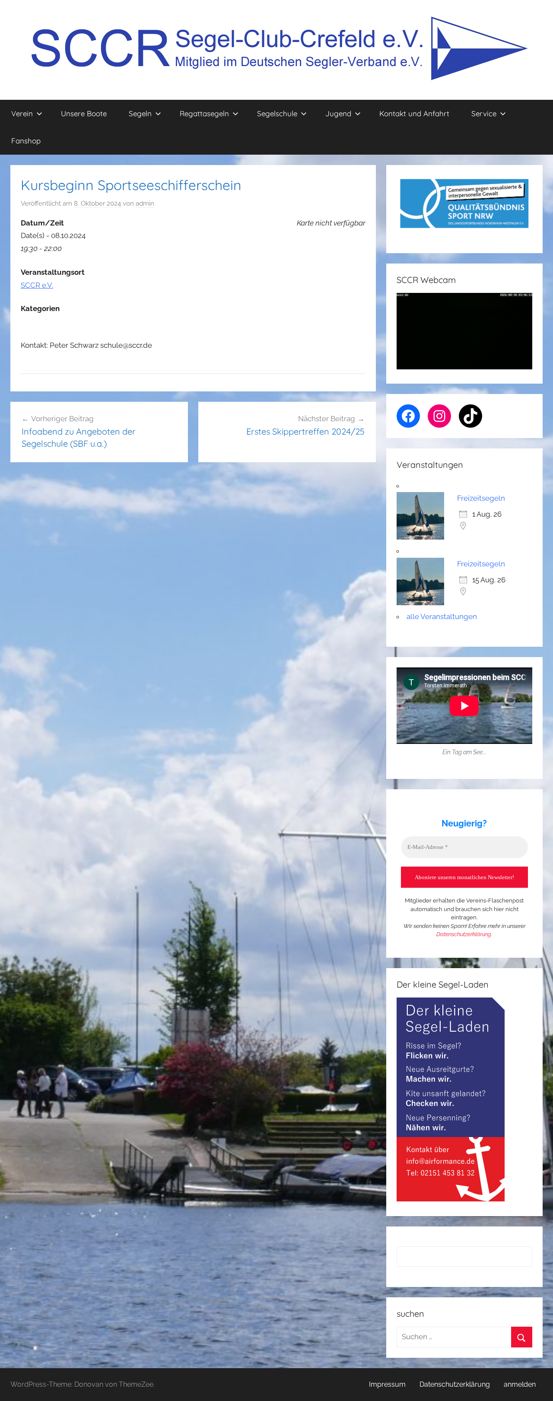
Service (483, 113)
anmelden (520, 1384)
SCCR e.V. (37, 285)
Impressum (387, 1384)
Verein (22, 113)
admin (145, 203)
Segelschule (277, 113)
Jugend (338, 113)
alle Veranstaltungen (442, 616)
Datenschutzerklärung (463, 934)
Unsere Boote (84, 113)
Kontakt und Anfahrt (414, 113)
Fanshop (26, 140)
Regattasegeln (204, 113)
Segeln (140, 113)
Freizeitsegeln (481, 498)
